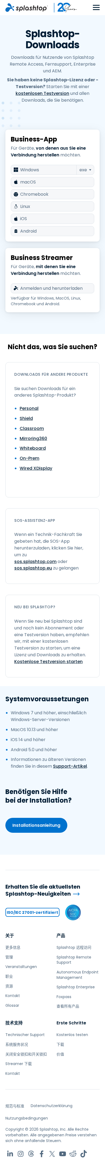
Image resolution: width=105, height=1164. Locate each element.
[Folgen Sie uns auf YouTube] (62, 1154)
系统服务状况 (16, 1044)
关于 (9, 936)
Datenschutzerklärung (51, 1105)
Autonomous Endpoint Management (78, 974)
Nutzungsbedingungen (26, 1118)
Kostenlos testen (72, 1034)
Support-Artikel (70, 766)
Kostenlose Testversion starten (48, 661)
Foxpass (64, 996)
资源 (9, 986)
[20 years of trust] (63, 7)
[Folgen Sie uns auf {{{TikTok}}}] (83, 1154)
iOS (23, 219)
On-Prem (29, 458)
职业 (9, 976)
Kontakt (12, 995)
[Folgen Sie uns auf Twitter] (52, 1154)
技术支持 (14, 1023)
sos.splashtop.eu (33, 568)
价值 (60, 1054)
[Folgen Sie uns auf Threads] (31, 1154)
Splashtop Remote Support (74, 959)
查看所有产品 (68, 1006)
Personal (29, 408)
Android (28, 231)
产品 (61, 936)
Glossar (12, 1005)
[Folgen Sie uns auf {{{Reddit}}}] (73, 1154)
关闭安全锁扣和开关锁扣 (26, 1054)
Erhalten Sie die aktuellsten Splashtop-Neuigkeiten (42, 890)
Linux (25, 206)
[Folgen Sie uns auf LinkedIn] (10, 1154)
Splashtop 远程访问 (74, 947)
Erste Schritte (71, 1023)
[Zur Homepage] (26, 7)
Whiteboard (33, 448)
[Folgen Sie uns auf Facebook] (41, 1154)
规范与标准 (14, 1106)
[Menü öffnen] (96, 8)
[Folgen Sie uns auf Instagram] (20, 1154)
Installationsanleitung (36, 825)
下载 (60, 1044)
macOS (28, 182)
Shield (26, 418)
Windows (29, 170)
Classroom (32, 428)
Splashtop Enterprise (76, 987)
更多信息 (12, 947)
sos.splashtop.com (35, 561)
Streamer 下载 (18, 1063)
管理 (9, 957)
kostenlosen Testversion (42, 93)
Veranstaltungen (21, 966)
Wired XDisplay (36, 468)
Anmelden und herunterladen (51, 288)
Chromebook (34, 194)
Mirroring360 (33, 438)
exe (83, 170)
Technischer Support (25, 1034)
